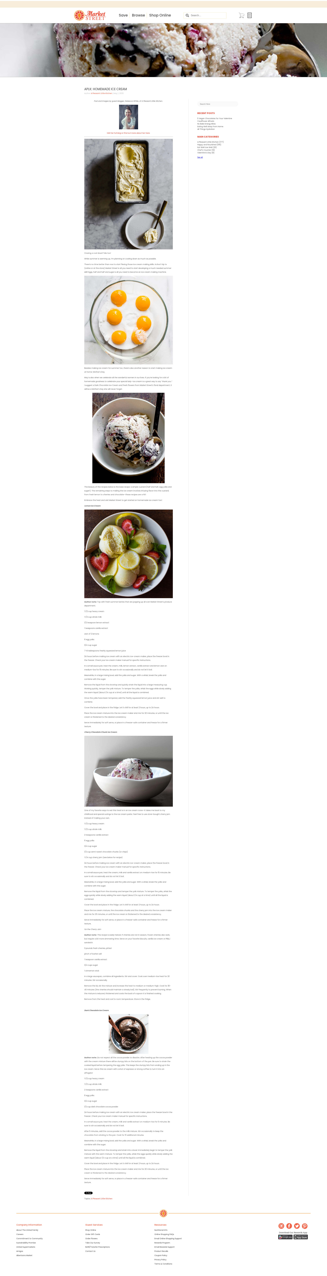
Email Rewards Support (164, 1247)
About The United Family (27, 1230)
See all (200, 157)
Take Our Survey (92, 1242)
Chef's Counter (206, 150)
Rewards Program (162, 1242)
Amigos (19, 1251)
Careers (19, 1234)
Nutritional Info (160, 1230)
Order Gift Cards (92, 1234)
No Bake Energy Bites (206, 124)
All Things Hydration (206, 129)
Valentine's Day (205, 152)
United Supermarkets (25, 1247)
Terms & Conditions (163, 1264)
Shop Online (160, 15)
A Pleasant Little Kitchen (101, 93)
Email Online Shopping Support (168, 1238)
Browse (138, 15)
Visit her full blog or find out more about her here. (128, 133)
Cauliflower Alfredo (205, 121)
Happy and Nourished (209, 144)
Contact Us (90, 1251)
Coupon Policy (160, 1255)
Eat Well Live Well (207, 147)
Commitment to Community (29, 1238)
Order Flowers (91, 1238)
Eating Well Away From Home (210, 126)
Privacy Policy (160, 1259)
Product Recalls (161, 1251)
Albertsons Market (24, 1255)
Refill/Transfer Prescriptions (97, 1247)
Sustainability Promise (26, 1242)
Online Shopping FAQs (164, 1234)
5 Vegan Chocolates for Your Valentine (214, 118)
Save (123, 15)
